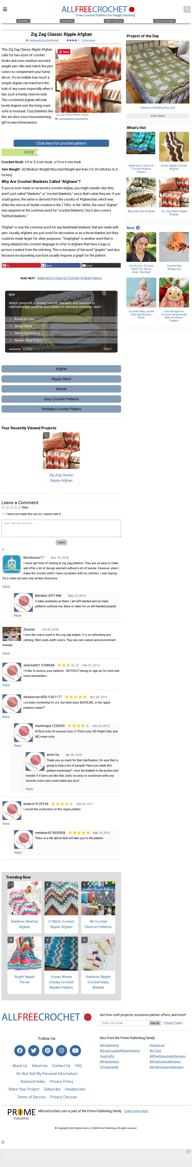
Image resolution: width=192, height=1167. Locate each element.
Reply (6, 586)
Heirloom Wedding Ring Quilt (157, 107)
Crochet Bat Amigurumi (174, 267)
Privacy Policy (61, 1081)
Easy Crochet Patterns (61, 399)
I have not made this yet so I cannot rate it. (33, 514)
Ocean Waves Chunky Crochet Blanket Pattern (61, 982)
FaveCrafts (107, 1056)
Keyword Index (33, 1081)
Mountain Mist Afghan (141, 211)
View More (158, 116)
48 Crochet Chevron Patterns (98, 924)
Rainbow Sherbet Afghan (24, 924)
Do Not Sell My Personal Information (46, 1073)
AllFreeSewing (109, 1061)
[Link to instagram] (61, 1050)
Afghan (61, 369)
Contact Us (61, 1065)
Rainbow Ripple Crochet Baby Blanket (98, 982)
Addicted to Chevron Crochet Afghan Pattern (69, 278)
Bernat (61, 389)
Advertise (40, 1065)
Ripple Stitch (61, 379)
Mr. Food (155, 1051)
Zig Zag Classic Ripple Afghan (61, 478)
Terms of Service (31, 1097)
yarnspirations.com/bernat (44, 40)
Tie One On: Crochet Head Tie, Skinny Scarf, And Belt (141, 269)
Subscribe (52, 1089)
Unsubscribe (75, 1089)
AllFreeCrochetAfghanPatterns (120, 1051)
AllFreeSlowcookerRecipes (167, 1056)
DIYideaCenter (109, 1067)
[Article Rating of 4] (73, 40)
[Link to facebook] (20, 1050)
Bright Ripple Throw (24, 979)
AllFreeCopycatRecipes (165, 1061)
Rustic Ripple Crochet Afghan (174, 167)
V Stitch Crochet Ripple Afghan (61, 924)
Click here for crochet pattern (61, 143)
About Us (19, 1065)
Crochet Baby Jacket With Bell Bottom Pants (141, 314)
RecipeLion (157, 1045)
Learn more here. (136, 1111)
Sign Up (155, 1023)
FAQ (78, 1065)
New (130, 228)
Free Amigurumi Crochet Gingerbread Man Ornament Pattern (174, 316)
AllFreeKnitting (109, 1045)
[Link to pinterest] (47, 1050)
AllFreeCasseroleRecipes (166, 1067)
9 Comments (88, 40)
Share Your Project (23, 1089)
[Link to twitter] (33, 1050)
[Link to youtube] (75, 1050)
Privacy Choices (63, 1097)
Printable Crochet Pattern (61, 409)
